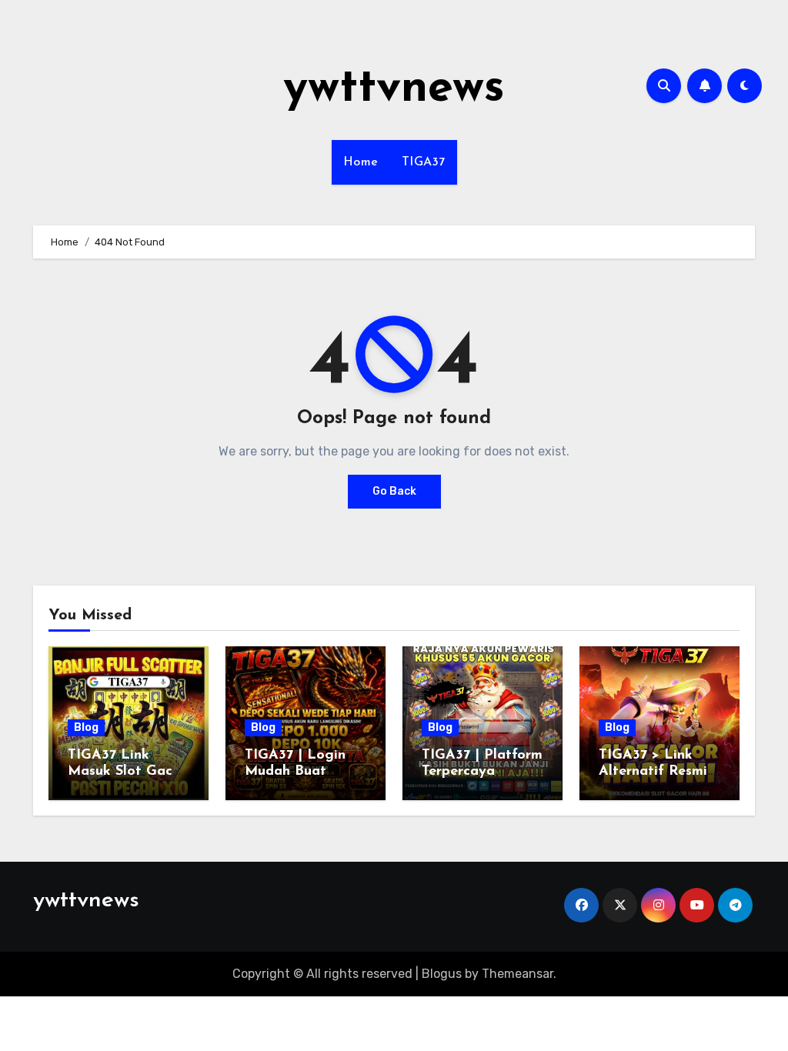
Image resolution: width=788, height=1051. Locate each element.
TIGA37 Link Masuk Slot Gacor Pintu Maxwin (127, 772)
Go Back (394, 491)
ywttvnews (394, 89)
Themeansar (517, 973)
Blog (86, 727)
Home (361, 162)
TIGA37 (424, 162)
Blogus (442, 973)
